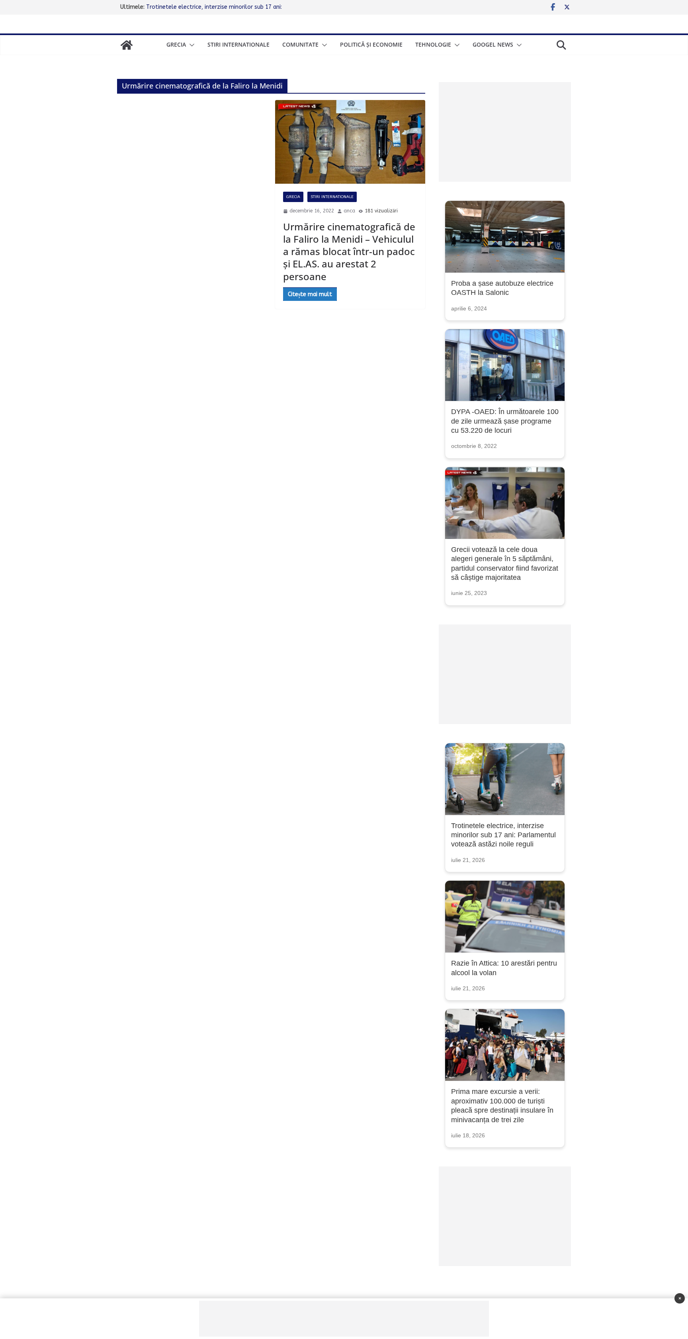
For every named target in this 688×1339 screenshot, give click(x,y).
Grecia (176, 44)
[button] (190, 45)
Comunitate (300, 44)
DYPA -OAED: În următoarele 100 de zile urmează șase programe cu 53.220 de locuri (505, 421)
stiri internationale (238, 44)
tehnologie (433, 44)
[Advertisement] (505, 132)
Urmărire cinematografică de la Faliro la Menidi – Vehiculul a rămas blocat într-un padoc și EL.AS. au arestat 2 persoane (349, 251)
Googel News (493, 44)
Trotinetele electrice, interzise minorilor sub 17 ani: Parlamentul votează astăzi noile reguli (503, 835)
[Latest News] (126, 45)
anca (349, 211)
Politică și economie (371, 44)
